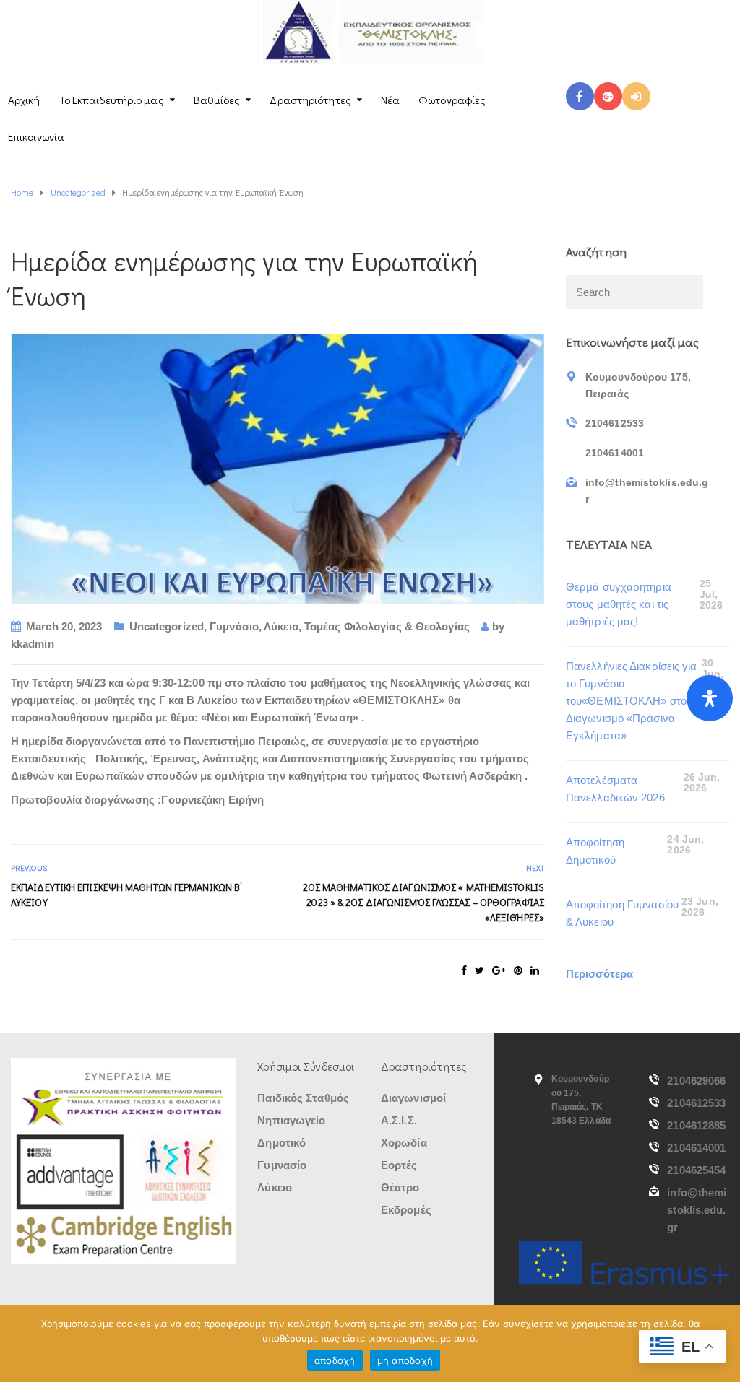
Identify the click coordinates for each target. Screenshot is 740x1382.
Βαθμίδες (217, 99)
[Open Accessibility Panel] (710, 698)
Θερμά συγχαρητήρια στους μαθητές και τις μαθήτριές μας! (618, 604)
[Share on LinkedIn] (534, 970)
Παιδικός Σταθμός (303, 1098)
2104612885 (696, 1125)
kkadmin (32, 644)
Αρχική (24, 99)
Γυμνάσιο (234, 626)
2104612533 (696, 1103)
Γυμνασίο (281, 1165)
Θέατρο (400, 1187)
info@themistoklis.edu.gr (696, 1209)
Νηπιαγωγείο (291, 1120)
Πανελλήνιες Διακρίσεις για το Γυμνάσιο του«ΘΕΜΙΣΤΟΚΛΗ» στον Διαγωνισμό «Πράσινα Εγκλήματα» (631, 701)
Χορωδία (404, 1143)
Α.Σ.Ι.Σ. (399, 1120)
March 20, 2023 (64, 626)
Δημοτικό (281, 1143)
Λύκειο (281, 626)
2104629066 (696, 1080)
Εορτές (399, 1165)
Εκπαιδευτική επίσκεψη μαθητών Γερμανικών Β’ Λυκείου (126, 894)
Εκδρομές (406, 1210)
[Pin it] (518, 970)
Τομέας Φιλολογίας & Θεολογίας (387, 626)
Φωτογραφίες (452, 99)
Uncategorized (166, 626)
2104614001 (696, 1148)
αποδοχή (335, 1360)
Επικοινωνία (36, 136)
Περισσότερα (599, 974)
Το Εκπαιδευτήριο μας (111, 99)
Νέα (390, 99)
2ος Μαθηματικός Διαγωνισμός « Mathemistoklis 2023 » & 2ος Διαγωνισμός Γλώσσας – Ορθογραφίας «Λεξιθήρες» (423, 902)
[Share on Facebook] (464, 970)
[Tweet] (479, 970)
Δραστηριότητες (310, 99)
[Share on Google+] (498, 970)
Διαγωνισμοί (413, 1098)
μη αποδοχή (405, 1360)
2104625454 (696, 1170)
